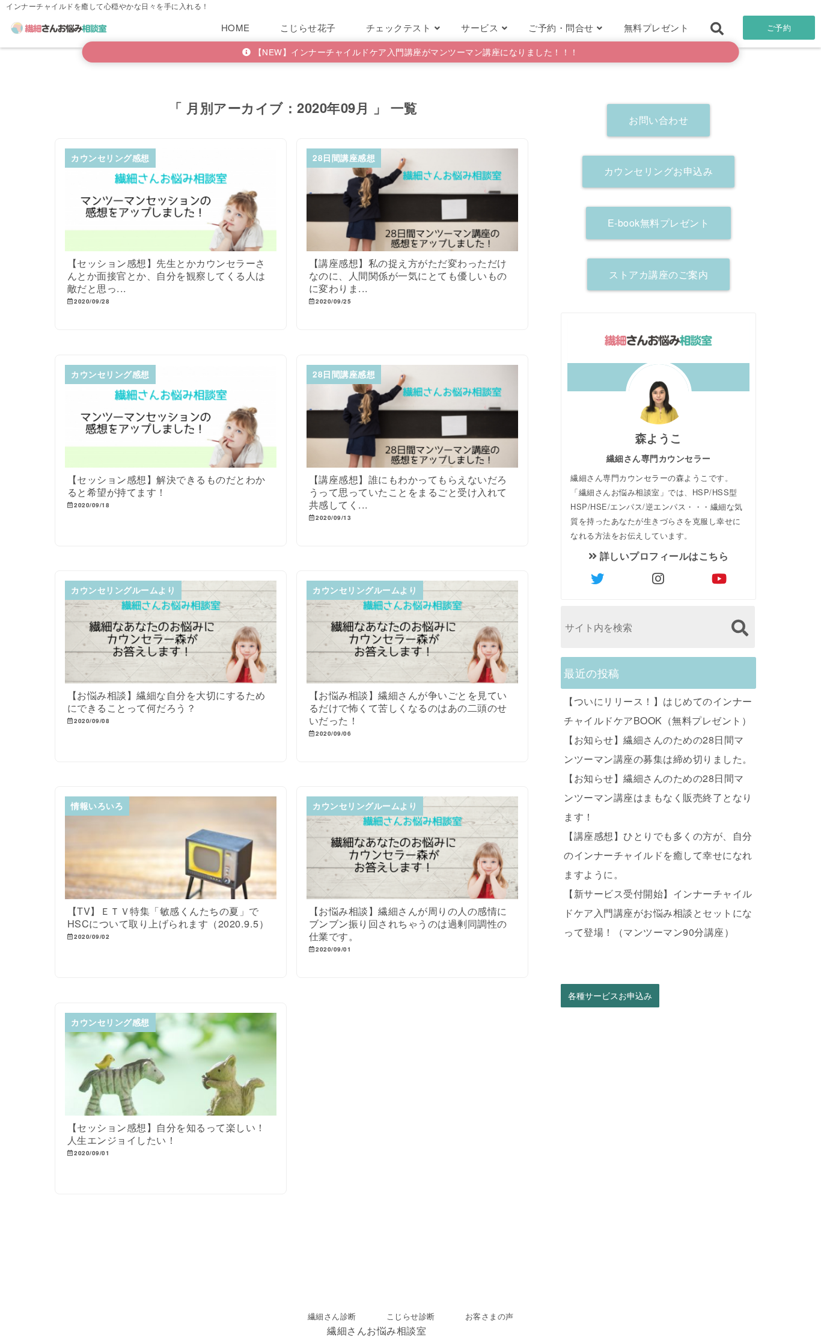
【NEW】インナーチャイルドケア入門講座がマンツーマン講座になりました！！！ (415, 52)
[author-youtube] (719, 578)
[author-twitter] (598, 578)
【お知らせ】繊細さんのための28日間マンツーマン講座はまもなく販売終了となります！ (658, 797)
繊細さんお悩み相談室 (376, 1330)
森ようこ (658, 437)
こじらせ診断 (410, 1316)
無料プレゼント (656, 27)
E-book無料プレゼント (659, 223)
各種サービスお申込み (610, 996)
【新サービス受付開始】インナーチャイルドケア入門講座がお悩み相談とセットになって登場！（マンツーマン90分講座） (658, 913)
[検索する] (739, 627)
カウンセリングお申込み (658, 171)
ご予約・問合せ (561, 27)
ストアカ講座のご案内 (658, 274)
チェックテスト (399, 27)
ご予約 (779, 27)
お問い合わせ (658, 120)
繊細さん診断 (332, 1316)
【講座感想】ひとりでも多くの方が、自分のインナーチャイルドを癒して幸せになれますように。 (658, 855)
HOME (235, 27)
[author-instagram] (659, 578)
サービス (479, 27)
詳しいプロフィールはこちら (662, 556)
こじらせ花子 (308, 27)
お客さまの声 (489, 1316)
